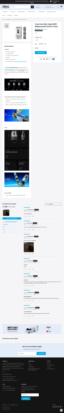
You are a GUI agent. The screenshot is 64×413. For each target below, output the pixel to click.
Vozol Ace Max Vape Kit (9, 69)
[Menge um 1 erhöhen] (48, 48)
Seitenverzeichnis (51, 368)
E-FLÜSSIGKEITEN (41, 11)
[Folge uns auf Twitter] (56, 407)
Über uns (49, 363)
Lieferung (30, 365)
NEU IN (3, 15)
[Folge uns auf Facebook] (53, 407)
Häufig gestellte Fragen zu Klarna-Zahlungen (34, 369)
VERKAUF (16, 15)
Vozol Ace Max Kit (17, 61)
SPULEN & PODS (31, 11)
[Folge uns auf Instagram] (58, 407)
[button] (37, 29)
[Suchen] (32, 7)
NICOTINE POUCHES (51, 11)
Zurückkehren (31, 367)
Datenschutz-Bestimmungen (8, 388)
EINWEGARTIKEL (21, 11)
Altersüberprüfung (6, 386)
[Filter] (46, 204)
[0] (60, 7)
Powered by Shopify (6, 409)
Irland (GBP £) (12, 404)
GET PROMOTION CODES (55, 2)
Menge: (36, 48)
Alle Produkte (8, 19)
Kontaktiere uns (50, 365)
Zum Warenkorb (40, 52)
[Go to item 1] (6, 213)
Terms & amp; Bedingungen (8, 390)
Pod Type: (38, 37)
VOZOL (36, 32)
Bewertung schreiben (12, 218)
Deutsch (4, 404)
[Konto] (58, 7)
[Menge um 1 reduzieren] (40, 48)
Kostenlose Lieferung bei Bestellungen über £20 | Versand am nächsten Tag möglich (31, 2)
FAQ (29, 363)
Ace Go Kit (24, 61)
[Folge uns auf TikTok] (61, 407)
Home (3, 19)
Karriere (48, 367)
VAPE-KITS (12, 11)
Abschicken (41, 353)
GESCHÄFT (4, 11)
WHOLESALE (9, 15)
